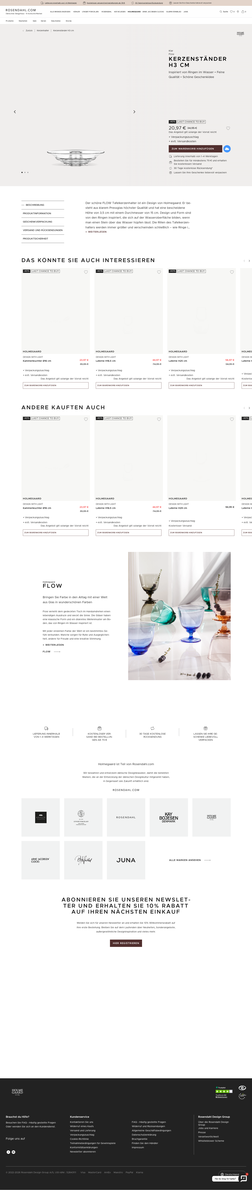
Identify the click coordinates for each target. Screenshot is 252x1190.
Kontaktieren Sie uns (81, 1122)
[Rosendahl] (126, 817)
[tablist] (42, 222)
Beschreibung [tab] (35, 205)
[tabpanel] (138, 222)
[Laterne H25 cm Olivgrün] (217, 358)
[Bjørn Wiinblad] (83, 860)
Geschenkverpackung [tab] (37, 222)
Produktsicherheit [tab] (35, 239)
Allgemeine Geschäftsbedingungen (151, 1130)
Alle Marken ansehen (185, 860)
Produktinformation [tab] (37, 213)
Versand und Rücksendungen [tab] (43, 230)
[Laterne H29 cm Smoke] (230, 505)
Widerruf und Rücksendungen (148, 1126)
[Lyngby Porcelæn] (83, 817)
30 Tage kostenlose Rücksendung (149, 3)
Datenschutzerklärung (144, 1135)
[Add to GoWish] (227, 148)
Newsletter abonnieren (83, 1152)
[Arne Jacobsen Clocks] (40, 860)
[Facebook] (8, 1152)
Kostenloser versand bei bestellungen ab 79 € (106, 3)
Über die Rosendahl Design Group (213, 1123)
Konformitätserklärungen (84, 1147)
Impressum (138, 1147)
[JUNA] (126, 860)
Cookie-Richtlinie (79, 1139)
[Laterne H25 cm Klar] (230, 358)
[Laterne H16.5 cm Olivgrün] (151, 358)
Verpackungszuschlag (82, 1135)
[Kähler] (40, 817)
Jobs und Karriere (208, 1128)
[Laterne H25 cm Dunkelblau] (223, 358)
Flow (46, 651)
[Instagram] (13, 1152)
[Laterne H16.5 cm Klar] (157, 358)
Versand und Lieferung (82, 1130)
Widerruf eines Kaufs (82, 1126)
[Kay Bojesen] (169, 817)
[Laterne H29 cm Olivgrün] (223, 505)
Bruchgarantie (139, 1139)
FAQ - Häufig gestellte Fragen (149, 1122)
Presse (202, 1132)
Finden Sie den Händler (145, 1143)
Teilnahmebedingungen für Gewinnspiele (93, 1143)
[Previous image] (15, 111)
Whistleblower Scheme (211, 1141)
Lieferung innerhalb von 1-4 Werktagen (61, 3)
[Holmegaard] (211, 817)
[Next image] (134, 111)
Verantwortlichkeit (208, 1137)
